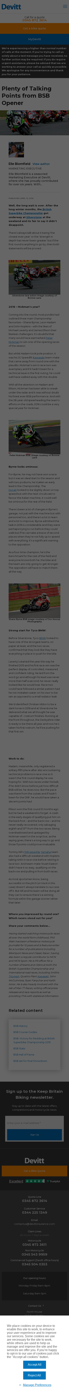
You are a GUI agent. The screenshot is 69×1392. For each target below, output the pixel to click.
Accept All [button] (34, 1364)
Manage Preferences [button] (37, 1385)
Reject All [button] (34, 1375)
